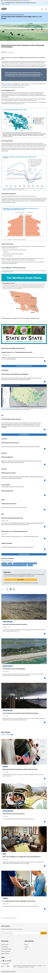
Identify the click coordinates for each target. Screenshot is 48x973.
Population (30, 565)
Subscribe (43, 933)
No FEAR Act (13, 966)
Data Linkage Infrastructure (15, 965)
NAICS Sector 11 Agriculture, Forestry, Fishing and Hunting (24, 563)
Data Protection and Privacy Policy (29, 965)
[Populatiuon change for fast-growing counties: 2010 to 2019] (24, 190)
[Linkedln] (6, 961)
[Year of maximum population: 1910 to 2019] (24, 137)
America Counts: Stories (6, 734)
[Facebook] (1, 961)
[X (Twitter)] (3, 961)
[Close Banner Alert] (46, 3)
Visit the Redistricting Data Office (24, 366)
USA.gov (32, 966)
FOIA (44, 965)
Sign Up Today (20, 579)
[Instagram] (10, 961)
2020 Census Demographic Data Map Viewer (12, 408)
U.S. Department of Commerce (23, 966)
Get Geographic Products (24, 554)
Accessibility (39, 965)
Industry (10, 563)
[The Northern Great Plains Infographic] (24, 313)
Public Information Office (16, 582)
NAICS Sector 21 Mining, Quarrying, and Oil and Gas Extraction (14, 565)
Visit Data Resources (24, 434)
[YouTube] (8, 961)
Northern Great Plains (8, 83)
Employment (4, 563)
